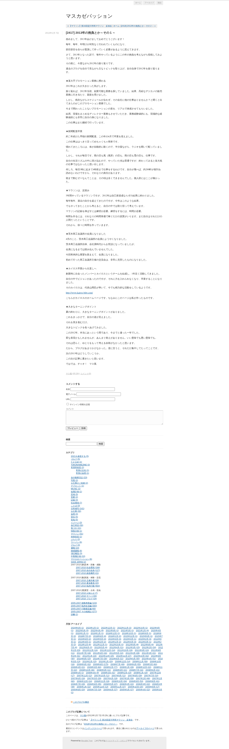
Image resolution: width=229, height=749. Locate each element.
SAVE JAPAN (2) (78, 562)
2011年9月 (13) (142, 650)
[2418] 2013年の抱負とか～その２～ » (138, 26)
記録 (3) (74, 500)
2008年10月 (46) (87, 670)
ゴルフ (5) (75, 459)
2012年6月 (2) (85, 647)
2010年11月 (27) (123, 656)
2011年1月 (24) (89, 656)
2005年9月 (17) (152, 687)
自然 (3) (74, 514)
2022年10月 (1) (141, 628)
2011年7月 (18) (84, 653)
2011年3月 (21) (149, 653)
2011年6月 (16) (100, 653)
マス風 (69, 373)
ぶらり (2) (75, 539)
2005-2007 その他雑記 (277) (84, 611)
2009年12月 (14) (122, 661)
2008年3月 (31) (108, 673)
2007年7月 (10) (151, 675)
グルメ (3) (75, 545)
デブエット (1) (77, 486)
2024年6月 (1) (77, 628)
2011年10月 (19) (125, 650)
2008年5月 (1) (77, 673)
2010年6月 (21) (116, 659)
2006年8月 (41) (152, 681)
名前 (68, 389)
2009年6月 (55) (134, 664)
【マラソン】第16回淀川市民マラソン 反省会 (111, 720)
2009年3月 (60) (94, 667)
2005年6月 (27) (110, 690)
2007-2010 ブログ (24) (86, 599)
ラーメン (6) (76, 542)
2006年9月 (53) (136, 681)
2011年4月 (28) (133, 653)
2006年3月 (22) (143, 684)
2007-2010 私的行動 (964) (88, 586)
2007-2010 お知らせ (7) (87, 593)
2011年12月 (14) (90, 650)
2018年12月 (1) (113, 633)
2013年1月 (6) (84, 644)
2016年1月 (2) (114, 636)
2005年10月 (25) (135, 687)
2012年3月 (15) (133, 647)
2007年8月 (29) (135, 675)
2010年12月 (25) (106, 656)
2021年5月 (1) (127, 630)
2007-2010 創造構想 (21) (87, 573)
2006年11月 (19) (101, 681)
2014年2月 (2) (99, 642)
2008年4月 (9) (92, 673)
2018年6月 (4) (99, 636)
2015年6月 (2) (84, 639)
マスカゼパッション (89, 15)
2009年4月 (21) (78, 667)
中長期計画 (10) (78, 556)
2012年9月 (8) (132, 644)
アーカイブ (149, 3)
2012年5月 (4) (100, 647)
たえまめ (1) (76, 462)
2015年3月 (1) (129, 639)
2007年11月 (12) (84, 675)
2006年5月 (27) (110, 684)
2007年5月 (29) (94, 678)
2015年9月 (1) (146, 636)
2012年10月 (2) (116, 644)
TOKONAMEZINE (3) (80, 465)
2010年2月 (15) (89, 661)
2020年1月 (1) (82, 633)
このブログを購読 (81, 702)
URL (68, 399)
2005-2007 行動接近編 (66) (83, 609)
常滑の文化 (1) (82, 470)
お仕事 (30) (76, 511)
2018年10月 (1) (129, 633)
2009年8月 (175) (100, 664)
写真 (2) (74, 480)
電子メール (71, 394)
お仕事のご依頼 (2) (79, 483)
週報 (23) (75, 548)
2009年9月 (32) (84, 664)
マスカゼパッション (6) (81, 559)
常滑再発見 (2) (77, 467)
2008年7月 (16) (136, 670)
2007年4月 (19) (110, 678)
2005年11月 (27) (118, 687)
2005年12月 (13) (100, 687)
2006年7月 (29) (78, 684)
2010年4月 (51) (149, 659)
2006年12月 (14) (84, 681)
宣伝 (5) (74, 517)
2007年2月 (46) (143, 678)
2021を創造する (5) (80, 456)
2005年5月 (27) (127, 690)
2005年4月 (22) (143, 690)
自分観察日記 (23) (79, 477)
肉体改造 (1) (76, 537)
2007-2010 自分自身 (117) (88, 570)
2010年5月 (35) (133, 659)
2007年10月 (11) (101, 675)
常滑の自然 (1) (82, 473)
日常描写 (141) (77, 508)
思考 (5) (74, 494)
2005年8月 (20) (78, 690)
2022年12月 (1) (108, 628)
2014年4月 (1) (84, 642)
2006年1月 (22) (84, 687)
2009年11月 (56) (140, 661)
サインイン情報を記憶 (80, 404)
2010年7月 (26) (100, 659)
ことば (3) (75, 506)
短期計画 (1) (76, 491)
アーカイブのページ (145, 728)
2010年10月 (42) (141, 656)
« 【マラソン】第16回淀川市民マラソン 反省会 (90, 26)
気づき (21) (76, 528)
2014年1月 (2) (114, 642)
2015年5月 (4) (99, 639)
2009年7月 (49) (117, 664)
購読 (159, 3)
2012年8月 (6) (147, 644)
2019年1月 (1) (97, 633)
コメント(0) (85, 373)
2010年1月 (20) (106, 661)
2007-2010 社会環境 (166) (88, 567)
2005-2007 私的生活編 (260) (84, 606)
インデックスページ (93, 728)
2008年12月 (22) (143, 667)
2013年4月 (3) (129, 642)
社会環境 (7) (76, 503)
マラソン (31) (77, 534)
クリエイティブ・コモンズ (116, 741)
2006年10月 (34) (119, 681)
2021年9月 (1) (112, 630)
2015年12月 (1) (130, 636)
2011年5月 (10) (116, 653)
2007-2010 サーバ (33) (86, 596)
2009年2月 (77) (110, 667)
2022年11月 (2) (124, 628)
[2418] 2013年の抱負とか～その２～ (100, 724)
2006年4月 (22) (127, 684)
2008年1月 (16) (141, 673)
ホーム (138, 3)
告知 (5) (74, 520)
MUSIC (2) (75, 489)
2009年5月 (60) (150, 664)
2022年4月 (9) (97, 630)
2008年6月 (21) (153, 670)
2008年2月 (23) (124, 673)
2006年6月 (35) (94, 684)
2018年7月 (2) (84, 636)
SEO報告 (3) (76, 553)
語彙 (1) (74, 614)
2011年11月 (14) (107, 650)
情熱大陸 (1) (76, 531)
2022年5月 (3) (82, 630)
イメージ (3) (76, 522)
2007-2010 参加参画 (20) (87, 583)
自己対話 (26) (77, 525)
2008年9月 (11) (104, 670)
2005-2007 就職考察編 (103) (84, 603)
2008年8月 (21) (120, 670)
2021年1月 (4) (142, 630)
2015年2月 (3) (144, 639)
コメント (70, 409)
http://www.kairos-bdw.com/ (79, 292)
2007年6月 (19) (78, 678)
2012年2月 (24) (149, 647)
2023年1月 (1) (92, 628)
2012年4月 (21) (116, 647)
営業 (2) (74, 497)
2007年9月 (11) (119, 675)
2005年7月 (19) (94, 690)
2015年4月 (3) (114, 639)
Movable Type (87, 741)
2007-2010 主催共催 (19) (87, 580)
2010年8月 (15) (84, 659)
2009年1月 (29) (127, 667)
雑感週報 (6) (76, 551)
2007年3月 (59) (127, 678)
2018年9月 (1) (144, 633)
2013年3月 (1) (144, 642)
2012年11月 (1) (100, 644)
